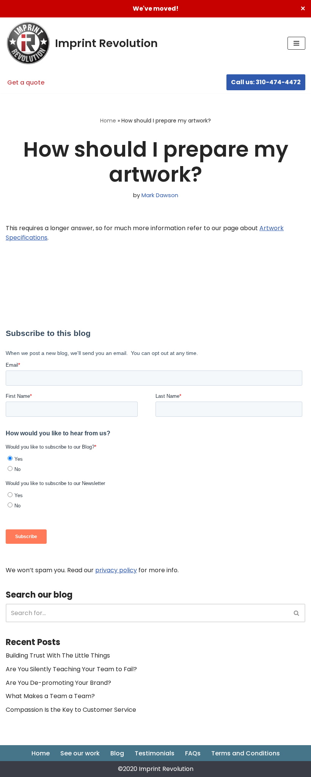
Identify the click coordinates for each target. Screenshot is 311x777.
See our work (80, 753)
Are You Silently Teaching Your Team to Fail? (71, 669)
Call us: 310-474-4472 (266, 82)
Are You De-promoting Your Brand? (58, 682)
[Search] (296, 613)
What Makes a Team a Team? (50, 696)
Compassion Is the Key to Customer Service (71, 709)
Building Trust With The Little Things (58, 655)
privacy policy (116, 570)
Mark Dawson (159, 195)
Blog (117, 753)
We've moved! (156, 8)
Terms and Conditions (245, 753)
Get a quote (25, 82)
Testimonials (154, 753)
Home (108, 120)
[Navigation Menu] (296, 43)
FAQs (193, 753)
